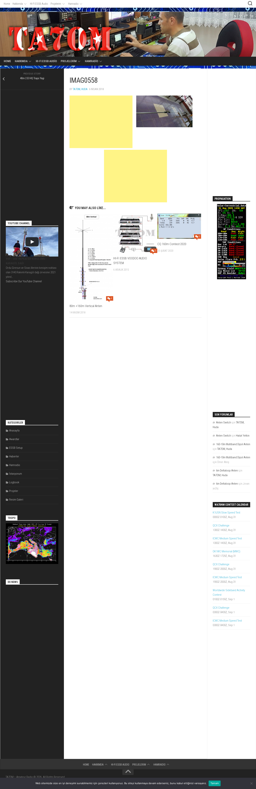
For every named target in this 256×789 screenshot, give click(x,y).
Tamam (214, 783)
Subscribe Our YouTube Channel (24, 281)
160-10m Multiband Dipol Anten (233, 444)
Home (7, 3)
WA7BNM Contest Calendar (231, 504)
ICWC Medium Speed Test (227, 538)
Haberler (14, 456)
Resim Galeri (16, 499)
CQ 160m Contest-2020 (171, 244)
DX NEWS (13, 581)
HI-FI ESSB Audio (39, 3)
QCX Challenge (221, 525)
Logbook (14, 482)
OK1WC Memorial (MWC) (226, 551)
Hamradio (73, 3)
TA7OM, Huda (80, 89)
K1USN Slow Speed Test (226, 512)
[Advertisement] (101, 122)
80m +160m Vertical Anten (86, 306)
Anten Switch (223, 422)
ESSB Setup (16, 447)
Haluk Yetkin (242, 435)
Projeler (13, 491)
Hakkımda (18, 3)
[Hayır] (251, 783)
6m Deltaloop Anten (227, 470)
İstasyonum (15, 473)
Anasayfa (14, 430)
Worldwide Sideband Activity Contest (229, 592)
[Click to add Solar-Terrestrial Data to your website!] (231, 278)
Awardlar (14, 439)
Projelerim (56, 3)
